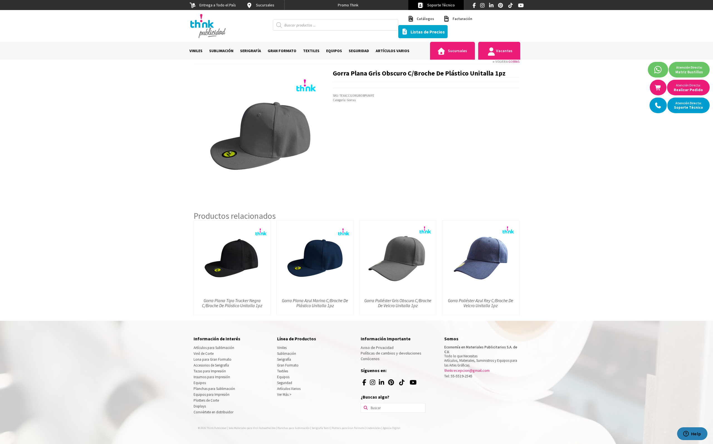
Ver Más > (284, 394)
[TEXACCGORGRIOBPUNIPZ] (259, 133)
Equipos (200, 382)
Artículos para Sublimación (214, 347)
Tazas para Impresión (210, 371)
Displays (200, 406)
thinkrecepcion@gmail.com (467, 370)
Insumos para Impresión (212, 377)
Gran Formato (288, 365)
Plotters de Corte (206, 400)
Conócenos (370, 358)
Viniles (282, 347)
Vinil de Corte (204, 353)
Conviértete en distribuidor (213, 412)
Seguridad (284, 382)
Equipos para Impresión (211, 394)
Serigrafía (284, 359)
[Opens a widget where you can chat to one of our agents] (692, 434)
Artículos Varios (289, 388)
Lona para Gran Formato (212, 359)
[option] (348, 5)
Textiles (282, 371)
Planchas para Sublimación (214, 388)
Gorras (513, 62)
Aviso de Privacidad (377, 347)
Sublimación (286, 353)
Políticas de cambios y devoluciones (391, 353)
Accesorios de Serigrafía (211, 365)
